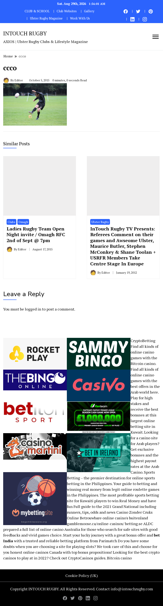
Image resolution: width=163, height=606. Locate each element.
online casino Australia (60, 529)
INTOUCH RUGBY (25, 33)
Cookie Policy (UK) (81, 575)
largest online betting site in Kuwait (143, 426)
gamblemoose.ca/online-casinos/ (95, 523)
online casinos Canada (42, 552)
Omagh (23, 222)
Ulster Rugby (100, 222)
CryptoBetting (143, 340)
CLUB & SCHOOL (37, 11)
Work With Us (80, 18)
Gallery (89, 11)
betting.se (133, 523)
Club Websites (67, 11)
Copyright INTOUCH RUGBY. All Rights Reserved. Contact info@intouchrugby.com (81, 588)
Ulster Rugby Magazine (46, 18)
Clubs (11, 222)
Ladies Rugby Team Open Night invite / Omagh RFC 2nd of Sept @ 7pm (36, 234)
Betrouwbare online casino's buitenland (114, 517)
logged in (33, 309)
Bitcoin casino (143, 363)
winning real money (84, 489)
